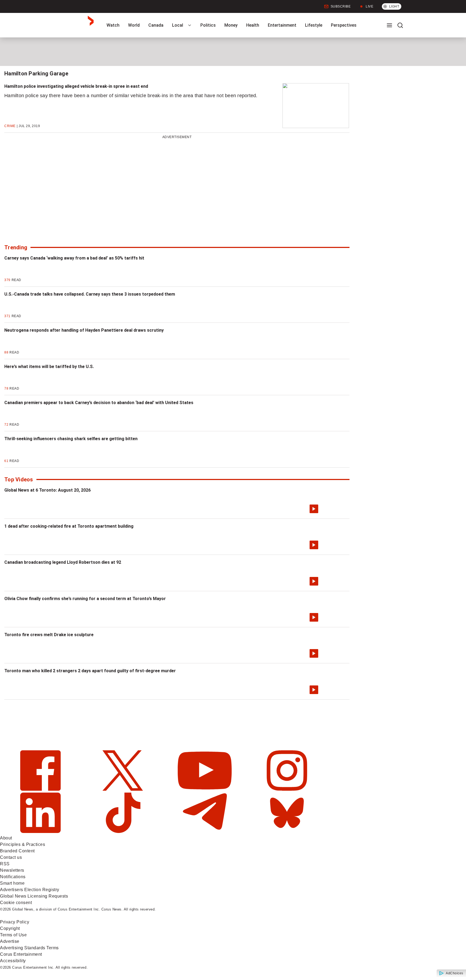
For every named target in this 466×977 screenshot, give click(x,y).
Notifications (13, 876)
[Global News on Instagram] (286, 789)
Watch (113, 25)
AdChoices (454, 973)
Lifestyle (313, 25)
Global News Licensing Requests (34, 896)
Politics (208, 25)
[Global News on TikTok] (123, 831)
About (6, 838)
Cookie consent (16, 902)
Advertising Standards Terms (29, 947)
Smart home (12, 883)
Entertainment (282, 25)
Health (252, 25)
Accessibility (13, 960)
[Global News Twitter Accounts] (123, 789)
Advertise (9, 941)
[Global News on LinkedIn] (41, 831)
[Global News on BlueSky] (286, 831)
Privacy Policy (14, 922)
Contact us (11, 857)
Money (231, 25)
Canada (155, 25)
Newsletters (12, 870)
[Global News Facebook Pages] (41, 789)
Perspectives (344, 25)
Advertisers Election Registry (29, 889)
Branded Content (17, 850)
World (134, 25)
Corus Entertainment (21, 954)
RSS (5, 863)
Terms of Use (13, 934)
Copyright (10, 928)
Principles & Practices (22, 844)
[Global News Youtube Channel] (205, 789)
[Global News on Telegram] (205, 831)
